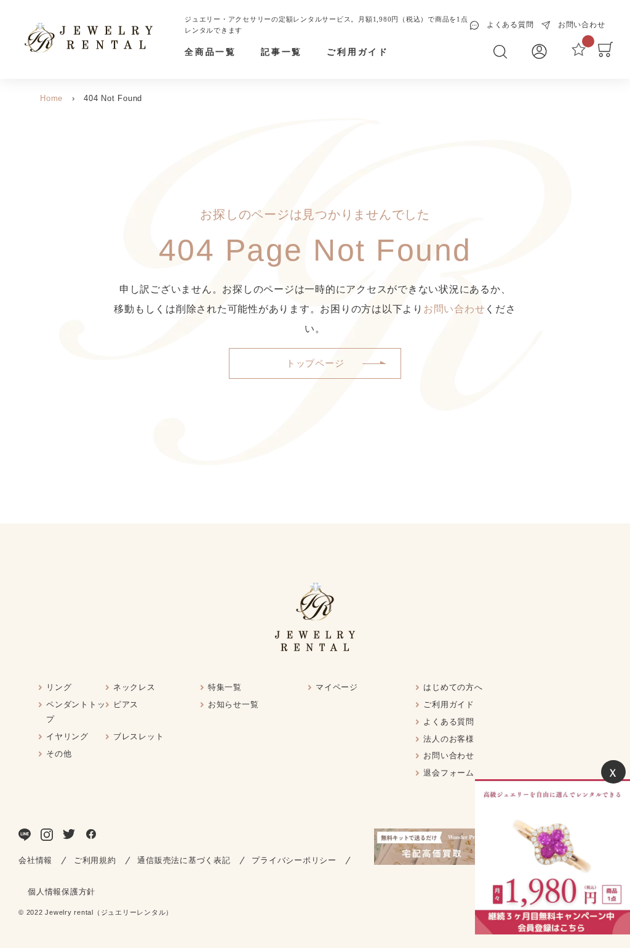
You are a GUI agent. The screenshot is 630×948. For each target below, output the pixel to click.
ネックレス (134, 687)
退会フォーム (448, 772)
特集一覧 (225, 687)
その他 (58, 753)
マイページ (337, 687)
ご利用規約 (95, 860)
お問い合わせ (454, 309)
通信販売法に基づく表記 (183, 860)
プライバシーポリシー (294, 860)
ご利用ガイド (358, 52)
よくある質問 (448, 721)
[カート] (605, 54)
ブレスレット (138, 736)
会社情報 (35, 860)
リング (58, 687)
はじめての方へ (452, 687)
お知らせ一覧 (233, 704)
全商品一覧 (210, 52)
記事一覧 (281, 52)
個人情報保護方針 (61, 891)
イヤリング (67, 736)
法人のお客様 (448, 738)
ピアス (125, 704)
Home (51, 98)
